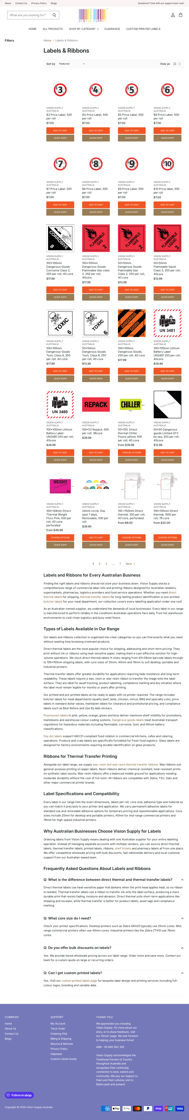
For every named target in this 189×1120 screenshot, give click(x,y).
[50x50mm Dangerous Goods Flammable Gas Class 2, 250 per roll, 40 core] (132, 238)
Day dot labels (53, 736)
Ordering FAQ (59, 1033)
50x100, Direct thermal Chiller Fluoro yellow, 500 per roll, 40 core (130, 435)
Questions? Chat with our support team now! (161, 3)
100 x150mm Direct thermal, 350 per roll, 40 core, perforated (131, 514)
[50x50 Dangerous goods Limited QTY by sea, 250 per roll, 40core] (167, 404)
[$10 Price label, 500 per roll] (167, 164)
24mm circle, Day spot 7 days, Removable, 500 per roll (95, 516)
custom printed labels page (79, 980)
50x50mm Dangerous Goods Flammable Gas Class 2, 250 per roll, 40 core (131, 270)
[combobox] (28, 15)
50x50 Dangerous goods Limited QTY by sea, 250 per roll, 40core (166, 435)
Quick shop (60, 138)
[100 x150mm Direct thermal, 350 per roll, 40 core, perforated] (132, 486)
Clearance (112, 28)
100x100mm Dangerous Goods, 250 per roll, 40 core (131, 351)
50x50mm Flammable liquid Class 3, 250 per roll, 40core (167, 268)
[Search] (54, 15)
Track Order (58, 1028)
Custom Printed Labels (143, 28)
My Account (58, 1023)
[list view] (179, 64)
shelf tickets (123, 848)
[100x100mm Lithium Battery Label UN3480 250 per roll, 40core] (60, 404)
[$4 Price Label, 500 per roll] (96, 90)
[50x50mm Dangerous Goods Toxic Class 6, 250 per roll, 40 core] (96, 323)
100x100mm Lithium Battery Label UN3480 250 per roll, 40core (60, 435)
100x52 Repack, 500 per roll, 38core (95, 431)
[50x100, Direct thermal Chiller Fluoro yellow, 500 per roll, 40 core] (132, 404)
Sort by (50, 63)
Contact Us (21, 3)
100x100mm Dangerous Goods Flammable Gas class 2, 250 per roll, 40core (96, 270)
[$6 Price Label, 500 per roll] (167, 90)
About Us (10, 1028)
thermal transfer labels (95, 597)
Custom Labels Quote (64, 1058)
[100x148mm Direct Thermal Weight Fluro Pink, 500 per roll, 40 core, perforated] (60, 486)
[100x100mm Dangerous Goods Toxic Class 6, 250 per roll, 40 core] (60, 323)
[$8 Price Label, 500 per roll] (96, 164)
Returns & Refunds (62, 1043)
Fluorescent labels (56, 715)
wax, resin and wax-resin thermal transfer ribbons (125, 764)
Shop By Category (82, 28)
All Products (53, 28)
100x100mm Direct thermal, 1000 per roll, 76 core (166, 514)
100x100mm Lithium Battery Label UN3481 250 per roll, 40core (167, 353)
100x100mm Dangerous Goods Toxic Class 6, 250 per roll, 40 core (58, 353)
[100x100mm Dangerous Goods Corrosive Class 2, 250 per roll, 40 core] (60, 238)
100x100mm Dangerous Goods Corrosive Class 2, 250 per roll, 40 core (59, 268)
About (8, 3)
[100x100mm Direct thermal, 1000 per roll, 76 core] (167, 486)
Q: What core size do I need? (67, 918)
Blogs (54, 3)
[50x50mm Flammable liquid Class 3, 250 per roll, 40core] (167, 238)
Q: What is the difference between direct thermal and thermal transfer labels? (108, 880)
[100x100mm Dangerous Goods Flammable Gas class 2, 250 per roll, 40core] (96, 238)
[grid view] (175, 64)
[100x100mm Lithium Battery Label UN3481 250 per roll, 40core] (167, 323)
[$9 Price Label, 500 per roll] (132, 164)
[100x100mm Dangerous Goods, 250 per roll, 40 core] (132, 323)
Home (33, 28)
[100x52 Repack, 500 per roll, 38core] (96, 404)
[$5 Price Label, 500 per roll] (132, 90)
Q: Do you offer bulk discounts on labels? (77, 948)
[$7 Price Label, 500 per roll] (60, 164)
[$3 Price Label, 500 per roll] (60, 90)
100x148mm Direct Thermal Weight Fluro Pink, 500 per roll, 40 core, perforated (58, 518)
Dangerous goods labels (128, 720)
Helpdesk (56, 1053)
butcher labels (53, 601)
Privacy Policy (39, 3)
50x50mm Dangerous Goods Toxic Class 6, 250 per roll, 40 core (94, 353)
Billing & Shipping (61, 1038)
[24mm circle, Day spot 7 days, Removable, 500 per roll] (96, 486)
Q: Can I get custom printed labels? (73, 973)
